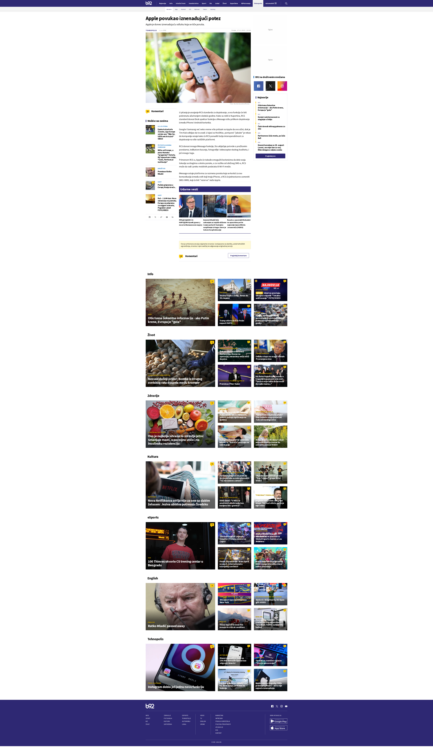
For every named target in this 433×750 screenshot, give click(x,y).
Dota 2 (222, 558)
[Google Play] (278, 721)
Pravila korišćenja (222, 721)
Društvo (161, 168)
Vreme (202, 724)
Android (223, 680)
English (151, 622)
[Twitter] (270, 86)
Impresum (218, 718)
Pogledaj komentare (238, 255)
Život (148, 724)
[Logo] (149, 3)
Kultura (167, 721)
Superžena (168, 724)
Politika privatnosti (223, 724)
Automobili (186, 721)
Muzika (259, 473)
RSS (216, 730)
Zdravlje (167, 715)
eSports (185, 715)
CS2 (149, 558)
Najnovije (162, 3)
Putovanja (168, 718)
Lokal (184, 724)
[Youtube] (286, 706)
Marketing (219, 715)
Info (147, 715)
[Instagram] (282, 86)
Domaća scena (262, 531)
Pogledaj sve (270, 156)
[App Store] (278, 728)
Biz (147, 721)
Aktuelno (224, 409)
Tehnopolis (151, 30)
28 (181, 256)
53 (153, 145)
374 (153, 127)
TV (201, 718)
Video (202, 715)
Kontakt (218, 733)
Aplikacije (219, 727)
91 (153, 169)
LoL (221, 533)
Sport (148, 718)
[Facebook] (258, 86)
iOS (257, 680)
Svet (160, 182)
